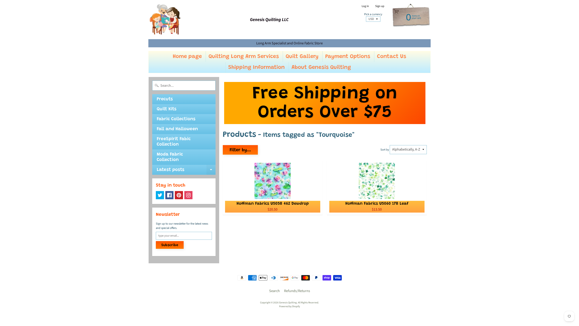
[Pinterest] (179, 195)
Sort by (384, 150)
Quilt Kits (166, 109)
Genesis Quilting (288, 302)
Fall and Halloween (177, 129)
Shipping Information (256, 67)
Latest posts (186, 171)
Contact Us (391, 56)
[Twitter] (160, 195)
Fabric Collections (176, 119)
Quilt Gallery (302, 56)
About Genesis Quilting (321, 67)
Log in (365, 6)
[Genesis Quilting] (165, 20)
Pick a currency (373, 14)
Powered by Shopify (289, 306)
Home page (187, 56)
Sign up (379, 6)
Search (274, 290)
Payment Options (347, 56)
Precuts (165, 99)
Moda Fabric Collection (170, 157)
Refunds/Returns (297, 290)
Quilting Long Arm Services (244, 56)
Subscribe (169, 245)
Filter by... (240, 150)
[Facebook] (169, 195)
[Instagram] (188, 195)
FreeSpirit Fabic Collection (174, 142)
